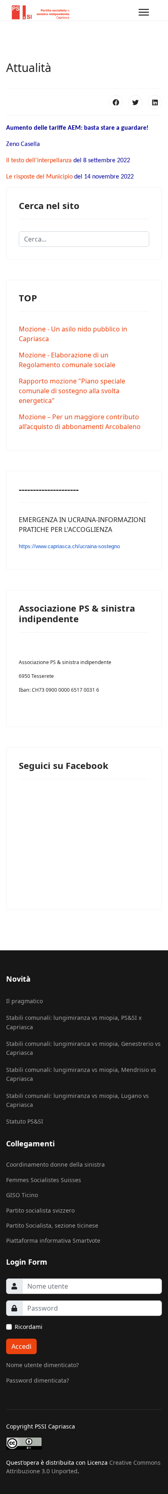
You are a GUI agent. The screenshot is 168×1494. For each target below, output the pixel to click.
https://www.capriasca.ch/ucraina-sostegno (69, 546)
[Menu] (144, 12)
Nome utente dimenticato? (42, 1365)
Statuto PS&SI (24, 1121)
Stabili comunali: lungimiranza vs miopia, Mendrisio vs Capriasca (81, 1074)
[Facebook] (116, 102)
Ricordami (28, 1327)
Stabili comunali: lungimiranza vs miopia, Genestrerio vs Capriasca (83, 1048)
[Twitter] (135, 102)
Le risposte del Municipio (39, 177)
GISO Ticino (22, 1195)
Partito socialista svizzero (40, 1210)
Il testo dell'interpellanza (39, 160)
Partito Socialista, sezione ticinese (52, 1225)
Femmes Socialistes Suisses (43, 1180)
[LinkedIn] (155, 102)
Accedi (21, 1346)
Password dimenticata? (37, 1380)
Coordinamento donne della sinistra (55, 1164)
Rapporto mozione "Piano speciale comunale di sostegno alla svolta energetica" (72, 391)
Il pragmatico (24, 1001)
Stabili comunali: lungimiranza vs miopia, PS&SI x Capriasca (73, 1022)
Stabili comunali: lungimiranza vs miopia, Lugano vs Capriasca (77, 1100)
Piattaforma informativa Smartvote (53, 1240)
